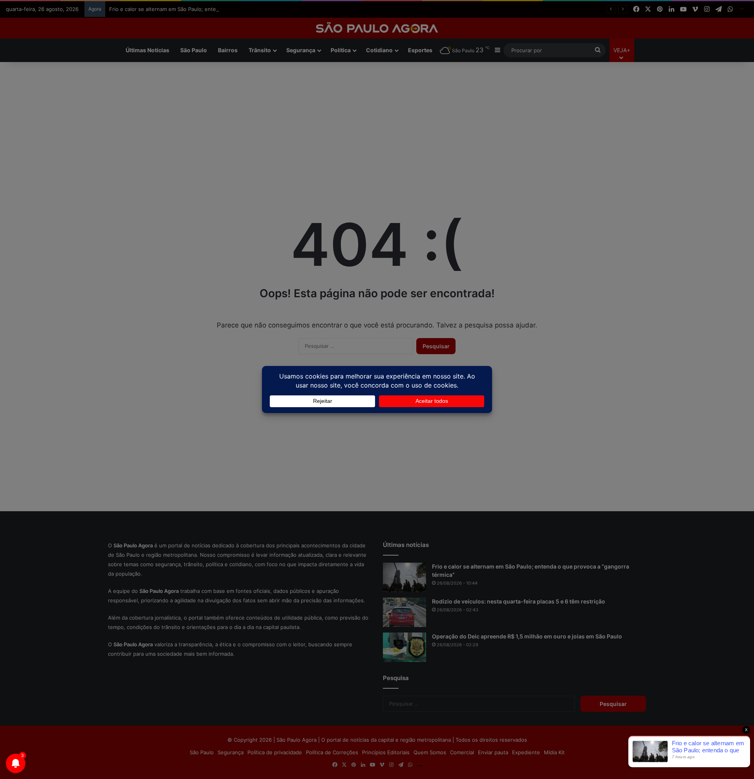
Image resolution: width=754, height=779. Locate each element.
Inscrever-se (434, 80)
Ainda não (371, 80)
